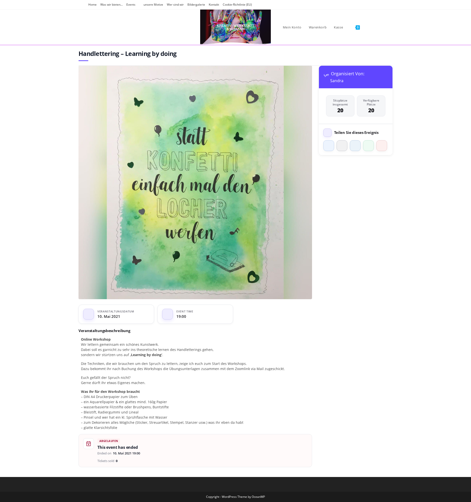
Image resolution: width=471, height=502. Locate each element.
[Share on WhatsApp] (368, 145)
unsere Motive (153, 4)
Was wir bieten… (111, 4)
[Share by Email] (381, 145)
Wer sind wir (175, 4)
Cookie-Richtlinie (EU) (237, 4)
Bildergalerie (196, 4)
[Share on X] (342, 145)
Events (130, 4)
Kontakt (214, 4)
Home (92, 4)
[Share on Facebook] (328, 145)
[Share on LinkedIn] (355, 145)
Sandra (336, 80)
